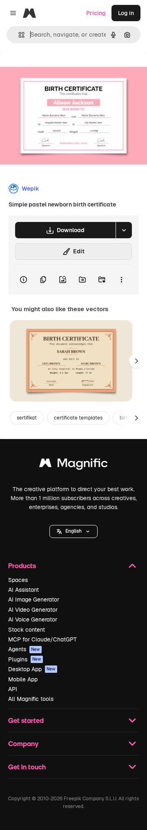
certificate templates (78, 418)
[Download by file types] (124, 230)
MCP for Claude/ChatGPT (42, 639)
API (12, 689)
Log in (126, 13)
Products (22, 565)
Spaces (18, 580)
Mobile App (23, 679)
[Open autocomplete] (18, 35)
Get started (26, 720)
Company (23, 743)
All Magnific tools (30, 699)
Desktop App (32, 669)
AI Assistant (23, 589)
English (73, 531)
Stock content (26, 629)
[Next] (136, 361)
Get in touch (27, 766)
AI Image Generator (33, 599)
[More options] (121, 280)
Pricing (96, 13)
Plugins (24, 659)
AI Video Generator (33, 609)
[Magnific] (73, 465)
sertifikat (27, 418)
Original (52, 70)
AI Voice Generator (32, 619)
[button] (73, 531)
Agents (24, 649)
